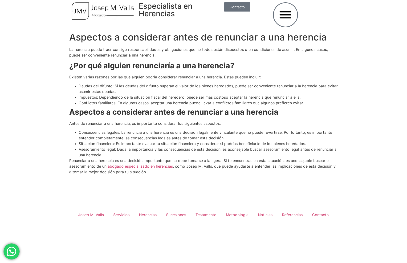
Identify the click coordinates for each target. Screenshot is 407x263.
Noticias (265, 214)
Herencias (148, 214)
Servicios (121, 214)
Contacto (320, 214)
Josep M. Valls (91, 214)
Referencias (292, 214)
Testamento (205, 214)
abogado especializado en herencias (140, 166)
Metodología (237, 214)
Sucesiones (176, 214)
